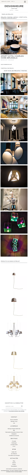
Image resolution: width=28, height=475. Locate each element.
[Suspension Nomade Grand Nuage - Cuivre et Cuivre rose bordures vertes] (14, 304)
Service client (6, 1)
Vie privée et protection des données (16, 411)
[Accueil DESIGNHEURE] (14, 8)
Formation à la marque (14, 455)
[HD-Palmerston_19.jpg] (14, 176)
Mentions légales (23, 470)
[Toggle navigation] (25, 1)
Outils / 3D (14, 452)
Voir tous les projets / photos (15, 70)
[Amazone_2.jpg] (14, 107)
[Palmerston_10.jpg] (14, 199)
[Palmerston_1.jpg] (14, 38)
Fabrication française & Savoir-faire (14, 432)
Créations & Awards (14, 435)
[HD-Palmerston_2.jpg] (14, 84)
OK (22, 406)
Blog (14, 461)
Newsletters (14, 466)
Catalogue (14, 443)
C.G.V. (14, 446)
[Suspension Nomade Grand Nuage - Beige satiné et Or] (14, 358)
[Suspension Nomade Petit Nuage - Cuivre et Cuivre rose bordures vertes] (14, 278)
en (14, 1)
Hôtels (15, 17)
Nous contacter (14, 419)
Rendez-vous (14, 421)
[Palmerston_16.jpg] (14, 246)
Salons (14, 462)
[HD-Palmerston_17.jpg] (14, 130)
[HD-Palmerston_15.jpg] (14, 223)
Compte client (14, 444)
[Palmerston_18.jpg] (14, 153)
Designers (14, 434)
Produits (14, 441)
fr (12, 1)
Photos (9, 17)
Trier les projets (7, 14)
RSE (14, 430)
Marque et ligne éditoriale (14, 428)
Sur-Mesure (14, 453)
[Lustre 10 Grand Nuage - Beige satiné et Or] (14, 384)
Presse (14, 464)
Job (14, 423)
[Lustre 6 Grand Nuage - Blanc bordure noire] (14, 331)
